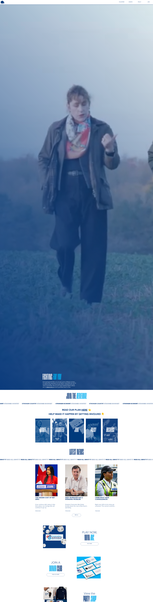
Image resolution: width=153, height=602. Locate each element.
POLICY (139, 2)
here (84, 410)
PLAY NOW (89, 543)
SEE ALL (76, 515)
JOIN (149, 2)
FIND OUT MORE (55, 574)
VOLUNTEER (121, 2)
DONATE (130, 2)
